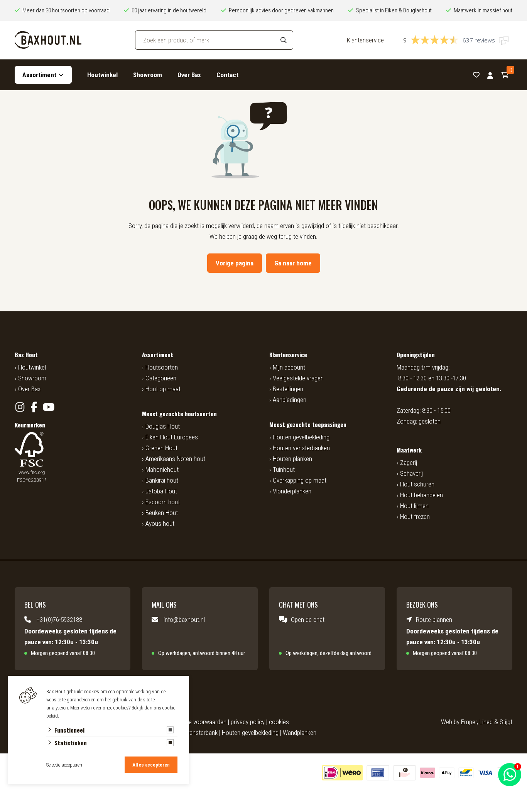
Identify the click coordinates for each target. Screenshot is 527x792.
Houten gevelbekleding (301, 437)
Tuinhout (284, 469)
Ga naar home (293, 263)
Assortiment (39, 75)
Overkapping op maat (299, 480)
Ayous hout (159, 523)
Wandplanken (299, 732)
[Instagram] (20, 407)
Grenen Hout (161, 448)
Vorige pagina (234, 263)
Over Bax (189, 75)
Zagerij (408, 462)
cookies (279, 722)
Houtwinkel (102, 75)
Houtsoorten (161, 367)
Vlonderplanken (292, 491)
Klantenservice (365, 40)
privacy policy (248, 722)
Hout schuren (417, 484)
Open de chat (307, 619)
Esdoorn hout (162, 502)
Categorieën (160, 378)
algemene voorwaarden (196, 722)
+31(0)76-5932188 (59, 619)
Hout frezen (415, 516)
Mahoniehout (162, 469)
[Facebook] (34, 407)
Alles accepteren (151, 765)
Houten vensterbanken (301, 448)
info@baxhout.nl (184, 619)
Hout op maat (163, 389)
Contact (227, 75)
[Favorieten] (476, 75)
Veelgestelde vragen (298, 378)
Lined (486, 722)
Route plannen (434, 619)
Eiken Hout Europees (171, 437)
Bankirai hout (161, 480)
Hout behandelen (421, 495)
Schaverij (411, 473)
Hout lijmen (414, 506)
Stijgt (506, 722)
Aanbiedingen (289, 400)
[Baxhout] (48, 40)
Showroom (147, 75)
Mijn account (289, 367)
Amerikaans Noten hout (175, 459)
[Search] (283, 40)
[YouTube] (48, 407)
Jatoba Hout (161, 491)
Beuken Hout (161, 513)
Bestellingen (288, 389)
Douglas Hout (162, 426)
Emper (469, 722)
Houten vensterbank (192, 732)
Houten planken (292, 459)
